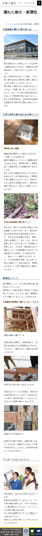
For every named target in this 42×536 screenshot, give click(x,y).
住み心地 (16, 24)
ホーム (8, 24)
